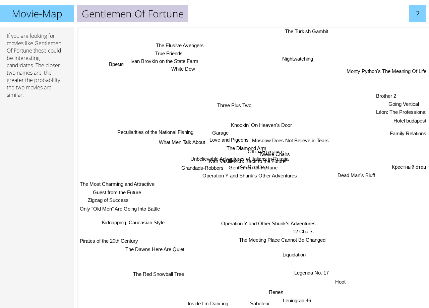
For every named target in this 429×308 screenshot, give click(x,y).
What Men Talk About (182, 143)
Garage (220, 134)
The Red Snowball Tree (154, 272)
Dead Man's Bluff (356, 177)
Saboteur (263, 303)
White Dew (182, 70)
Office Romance (266, 151)
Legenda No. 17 (314, 272)
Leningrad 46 (300, 300)
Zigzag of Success (107, 199)
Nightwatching (293, 57)
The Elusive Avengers (177, 46)
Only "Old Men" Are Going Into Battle (120, 208)
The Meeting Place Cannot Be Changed (282, 240)
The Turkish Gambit (302, 31)
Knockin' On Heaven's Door (262, 125)
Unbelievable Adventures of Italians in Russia (238, 159)
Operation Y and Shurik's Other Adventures (250, 176)
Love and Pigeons (229, 141)
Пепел (278, 292)
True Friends (169, 55)
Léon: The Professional (401, 111)
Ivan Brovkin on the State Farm (165, 63)
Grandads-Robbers (202, 168)
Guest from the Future (117, 191)
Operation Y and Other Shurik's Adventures (270, 223)
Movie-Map (37, 13)
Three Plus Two (233, 106)
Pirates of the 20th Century (109, 239)
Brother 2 (385, 94)
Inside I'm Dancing (210, 303)
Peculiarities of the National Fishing (155, 133)
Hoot (343, 280)
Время (117, 63)
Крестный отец (409, 170)
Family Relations (408, 131)
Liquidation (295, 254)
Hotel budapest (409, 120)
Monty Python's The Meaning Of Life (386, 70)
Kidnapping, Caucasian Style (132, 220)
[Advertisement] (36, 205)
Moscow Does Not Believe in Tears (291, 138)
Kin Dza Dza (260, 167)
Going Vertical (403, 102)
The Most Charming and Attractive (117, 182)
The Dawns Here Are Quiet (152, 248)
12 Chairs (303, 231)
